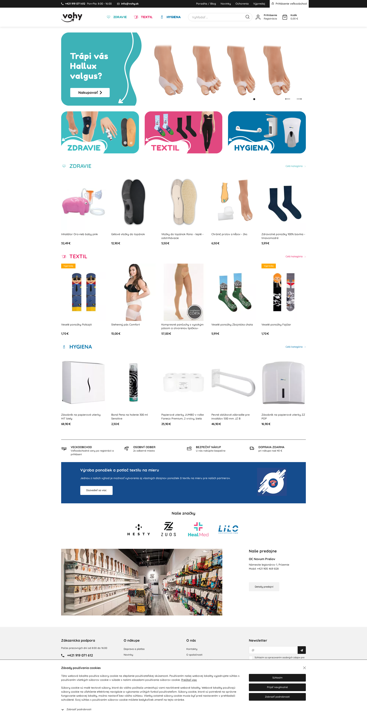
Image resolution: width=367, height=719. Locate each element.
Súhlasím (277, 677)
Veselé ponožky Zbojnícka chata (182, 324)
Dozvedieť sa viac (96, 490)
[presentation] (287, 99)
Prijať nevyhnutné (277, 687)
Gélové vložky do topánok (78, 234)
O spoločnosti (194, 654)
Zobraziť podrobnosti (79, 709)
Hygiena (173, 17)
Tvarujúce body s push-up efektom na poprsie (278, 326)
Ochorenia (242, 3)
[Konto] (258, 17)
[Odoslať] (302, 650)
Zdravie (119, 17)
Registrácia (270, 18)
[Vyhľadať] (247, 16)
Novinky (226, 3)
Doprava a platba (134, 648)
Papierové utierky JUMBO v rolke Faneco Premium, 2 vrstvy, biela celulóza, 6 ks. (132, 418)
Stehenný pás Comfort (75, 324)
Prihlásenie (270, 15)
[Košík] (285, 17)
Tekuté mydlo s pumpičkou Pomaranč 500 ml (279, 416)
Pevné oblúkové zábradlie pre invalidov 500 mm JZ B (181, 416)
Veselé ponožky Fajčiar (226, 324)
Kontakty (191, 648)
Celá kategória (294, 166)
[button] (250, 99)
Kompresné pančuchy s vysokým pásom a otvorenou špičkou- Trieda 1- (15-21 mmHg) (132, 328)
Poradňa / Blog (206, 3)
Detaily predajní (264, 586)
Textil (146, 17)
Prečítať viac (189, 680)
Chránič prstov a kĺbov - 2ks (179, 234)
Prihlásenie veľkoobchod (291, 3)
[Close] (304, 668)
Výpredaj (259, 3)
